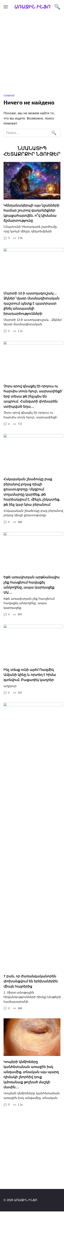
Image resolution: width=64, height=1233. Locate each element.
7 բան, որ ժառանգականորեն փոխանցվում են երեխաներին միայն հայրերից (31, 981)
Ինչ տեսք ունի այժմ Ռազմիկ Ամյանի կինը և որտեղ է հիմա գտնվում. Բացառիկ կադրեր (30, 675)
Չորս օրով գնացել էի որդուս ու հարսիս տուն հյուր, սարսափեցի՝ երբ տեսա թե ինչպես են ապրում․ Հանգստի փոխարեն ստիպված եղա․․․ (33, 396)
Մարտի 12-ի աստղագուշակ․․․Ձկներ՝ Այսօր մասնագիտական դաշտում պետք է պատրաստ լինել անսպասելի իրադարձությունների (31, 303)
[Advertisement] (32, 57)
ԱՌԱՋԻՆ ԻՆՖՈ (32, 6)
